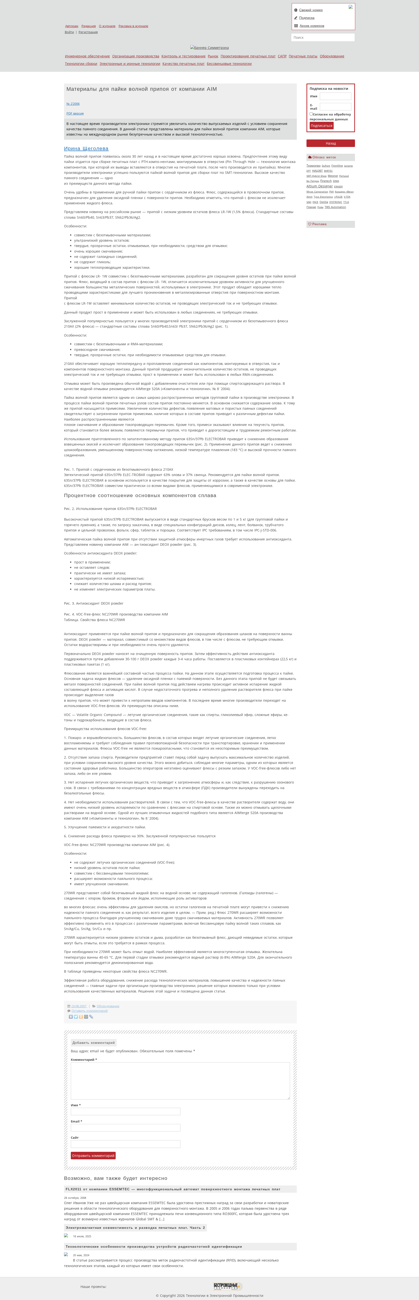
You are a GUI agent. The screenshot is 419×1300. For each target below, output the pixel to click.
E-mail (313, 107)
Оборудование (332, 56)
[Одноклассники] (81, 1017)
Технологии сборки (81, 63)
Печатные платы (303, 56)
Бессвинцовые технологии (229, 63)
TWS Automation (335, 207)
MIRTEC (328, 170)
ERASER (338, 186)
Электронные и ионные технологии (130, 63)
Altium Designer (319, 186)
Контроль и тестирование (183, 56)
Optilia (324, 202)
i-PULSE (338, 196)
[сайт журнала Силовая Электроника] (123, 1287)
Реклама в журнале (133, 26)
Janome (348, 165)
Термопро (313, 165)
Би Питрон (312, 181)
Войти (69, 32)
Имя (313, 96)
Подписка (306, 17)
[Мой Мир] (86, 1017)
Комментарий (84, 1060)
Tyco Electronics (323, 196)
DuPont (326, 165)
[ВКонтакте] (70, 1017)
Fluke (320, 207)
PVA (331, 191)
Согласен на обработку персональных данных (330, 116)
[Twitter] (76, 1017)
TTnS (346, 202)
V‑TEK (347, 196)
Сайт (75, 1138)
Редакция (88, 26)
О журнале (107, 26)
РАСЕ (315, 202)
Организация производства (135, 56)
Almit (309, 196)
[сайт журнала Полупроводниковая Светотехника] (190, 1287)
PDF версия (75, 113)
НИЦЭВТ (317, 170)
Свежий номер (311, 10)
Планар (311, 207)
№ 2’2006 (73, 104)
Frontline (337, 165)
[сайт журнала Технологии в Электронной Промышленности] (154, 1287)
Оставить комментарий (90, 1011)
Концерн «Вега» (344, 191)
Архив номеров (312, 25)
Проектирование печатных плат (248, 56)
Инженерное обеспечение (87, 56)
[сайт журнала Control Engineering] (260, 1287)
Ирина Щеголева (86, 148)
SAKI (308, 202)
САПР (282, 56)
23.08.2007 (79, 1006)
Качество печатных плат (183, 63)
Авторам (71, 26)
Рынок (213, 56)
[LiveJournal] (91, 1017)
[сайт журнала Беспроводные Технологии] (228, 1287)
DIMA (336, 181)
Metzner (333, 175)
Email (76, 1121)
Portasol (344, 175)
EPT (308, 170)
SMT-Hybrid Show (316, 175)
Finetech (326, 181)
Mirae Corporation (317, 191)
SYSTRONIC (335, 202)
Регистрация (88, 32)
